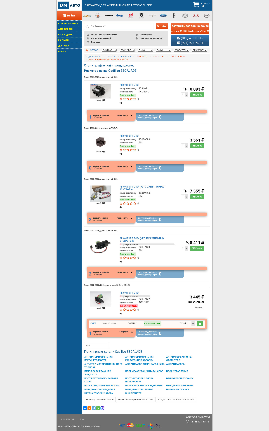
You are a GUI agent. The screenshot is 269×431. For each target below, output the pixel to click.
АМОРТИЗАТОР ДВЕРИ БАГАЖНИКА (145, 364)
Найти (163, 26)
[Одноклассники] (89, 408)
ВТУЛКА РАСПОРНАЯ (177, 389)
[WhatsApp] (98, 408)
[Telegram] (94, 408)
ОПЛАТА (62, 51)
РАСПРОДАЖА (65, 35)
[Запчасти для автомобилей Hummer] (108, 15)
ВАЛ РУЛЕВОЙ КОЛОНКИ (179, 378)
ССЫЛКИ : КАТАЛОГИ (68, 23)
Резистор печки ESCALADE (100, 399)
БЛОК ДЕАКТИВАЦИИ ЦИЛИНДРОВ (144, 371)
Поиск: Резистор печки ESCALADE (135, 399)
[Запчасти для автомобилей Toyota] (185, 15)
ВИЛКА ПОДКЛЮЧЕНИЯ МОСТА (101, 385)
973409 (93, 323)
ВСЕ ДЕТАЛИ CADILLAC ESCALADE (176, 399)
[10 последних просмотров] (86, 50)
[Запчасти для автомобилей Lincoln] (174, 15)
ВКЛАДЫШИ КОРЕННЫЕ (179, 385)
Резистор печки (129, 85)
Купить (198, 95)
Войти (71, 15)
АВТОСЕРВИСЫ (65, 29)
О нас (82, 419)
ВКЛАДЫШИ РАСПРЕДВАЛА (99, 389)
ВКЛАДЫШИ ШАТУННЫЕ (139, 389)
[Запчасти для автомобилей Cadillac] (98, 15)
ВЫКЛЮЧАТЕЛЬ (134, 393)
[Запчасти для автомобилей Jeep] (119, 15)
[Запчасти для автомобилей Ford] (163, 15)
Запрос (198, 307)
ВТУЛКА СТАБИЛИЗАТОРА (98, 393)
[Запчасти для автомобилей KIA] (196, 15)
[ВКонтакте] (85, 408)
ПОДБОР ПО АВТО (94, 56)
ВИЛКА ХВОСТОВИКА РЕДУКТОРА (144, 385)
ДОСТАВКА (63, 46)
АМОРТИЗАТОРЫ (175, 364)
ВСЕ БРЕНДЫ (67, 419)
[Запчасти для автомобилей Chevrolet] (87, 16)
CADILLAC (111, 56)
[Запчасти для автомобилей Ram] (141, 15)
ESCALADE (126, 56)
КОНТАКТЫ (63, 40)
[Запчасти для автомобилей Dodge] (130, 15)
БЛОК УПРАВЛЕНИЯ (177, 371)
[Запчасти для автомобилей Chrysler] (152, 15)
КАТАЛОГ (94, 50)
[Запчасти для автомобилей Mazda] (207, 15)
